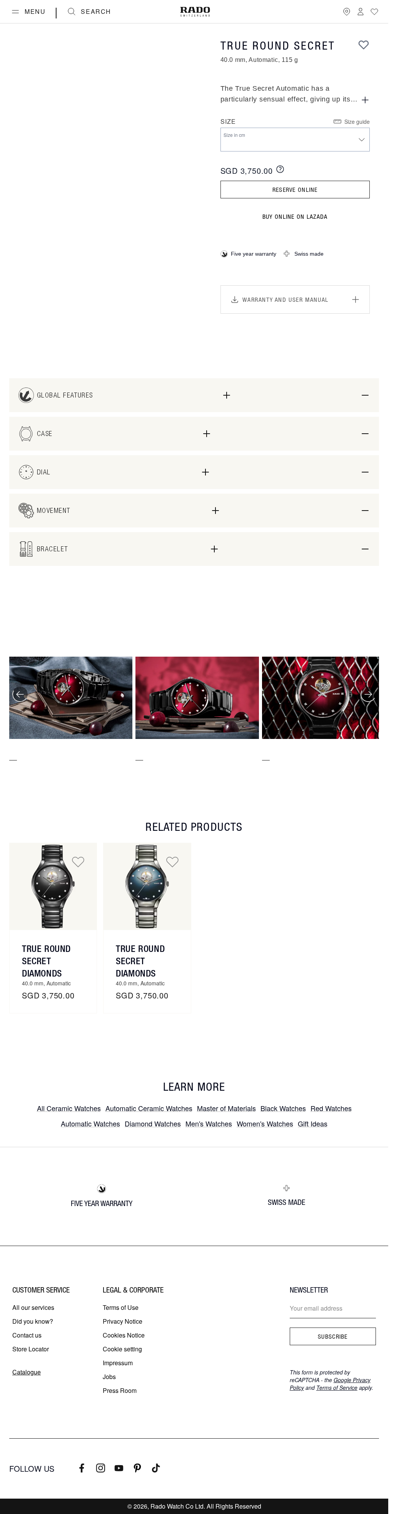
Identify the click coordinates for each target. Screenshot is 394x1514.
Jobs (109, 1376)
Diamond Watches (153, 1123)
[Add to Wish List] (363, 44)
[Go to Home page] (195, 12)
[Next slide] (368, 694)
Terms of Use (121, 1307)
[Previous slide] (20, 694)
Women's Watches (265, 1123)
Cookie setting (122, 1348)
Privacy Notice (122, 1321)
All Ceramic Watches (69, 1108)
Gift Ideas (312, 1123)
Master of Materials (226, 1108)
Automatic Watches (90, 1123)
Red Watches (331, 1108)
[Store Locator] (347, 11)
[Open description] (365, 100)
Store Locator (30, 1348)
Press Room (120, 1390)
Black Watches (283, 1108)
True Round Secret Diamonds (46, 960)
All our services (33, 1307)
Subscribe (333, 1336)
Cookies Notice (124, 1335)
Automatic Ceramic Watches (148, 1108)
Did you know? (32, 1321)
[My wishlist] (374, 11)
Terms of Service (336, 1387)
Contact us (27, 1335)
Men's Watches (208, 1123)
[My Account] (360, 11)
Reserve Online (295, 189)
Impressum (118, 1362)
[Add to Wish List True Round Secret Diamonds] (78, 861)
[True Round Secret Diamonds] (53, 886)
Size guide (357, 121)
